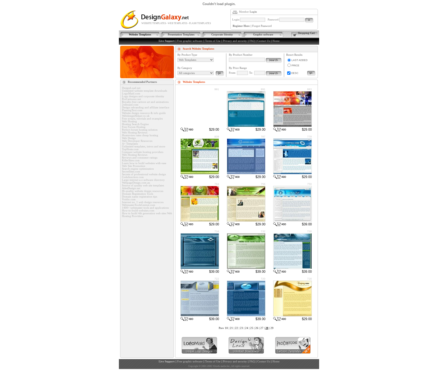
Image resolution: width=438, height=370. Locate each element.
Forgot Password (262, 26)
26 (256, 328)
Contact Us (263, 41)
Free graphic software (190, 41)
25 (251, 328)
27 (261, 328)
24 (246, 328)
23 (241, 328)
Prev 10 (223, 328)
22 (236, 328)
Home (276, 41)
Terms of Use (213, 41)
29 (271, 328)
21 (231, 328)
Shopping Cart (306, 33)
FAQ (252, 41)
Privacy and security (235, 41)
